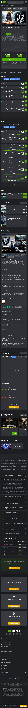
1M (7, 356)
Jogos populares (4, 646)
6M (14, 356)
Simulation (10, 275)
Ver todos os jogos (5, 649)
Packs (19, 72)
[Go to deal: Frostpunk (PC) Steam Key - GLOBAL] (14, 155)
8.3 (9, 307)
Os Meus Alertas (14, 606)
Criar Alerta (14, 407)
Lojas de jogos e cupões (6, 651)
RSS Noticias (4, 665)
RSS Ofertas (4, 668)
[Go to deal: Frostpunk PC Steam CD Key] (14, 178)
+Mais (14, 114)
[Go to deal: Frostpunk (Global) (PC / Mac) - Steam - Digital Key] (14, 147)
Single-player (16, 277)
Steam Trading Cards (7, 277)
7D (3, 356)
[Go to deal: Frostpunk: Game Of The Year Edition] (14, 92)
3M (11, 356)
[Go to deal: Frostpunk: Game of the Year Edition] (14, 109)
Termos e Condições (5, 664)
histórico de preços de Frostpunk (17, 491)
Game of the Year (15, 34)
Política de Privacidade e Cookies (11, 706)
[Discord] (17, 634)
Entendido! (23, 706)
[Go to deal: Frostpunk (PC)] (14, 133)
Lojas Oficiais (4, 72)
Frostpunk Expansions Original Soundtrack (13, 219)
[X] (20, 634)
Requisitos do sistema (7, 311)
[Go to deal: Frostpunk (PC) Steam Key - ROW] (14, 163)
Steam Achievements (7, 281)
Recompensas (4, 661)
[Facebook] (6, 634)
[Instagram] (10, 634)
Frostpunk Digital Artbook (12, 206)
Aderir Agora (14, 589)
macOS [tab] (11, 314)
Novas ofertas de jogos (6, 642)
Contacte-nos (4, 659)
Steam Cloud (16, 281)
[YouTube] (13, 634)
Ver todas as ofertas (5, 644)
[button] (2, 2)
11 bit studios (16, 46)
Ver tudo (23, 203)
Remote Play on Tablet (19, 279)
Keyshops (12, 72)
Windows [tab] (5, 314)
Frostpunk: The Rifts (11, 209)
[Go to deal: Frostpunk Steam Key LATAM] (14, 139)
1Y (18, 356)
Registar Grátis (14, 623)
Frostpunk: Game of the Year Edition (11, 194)
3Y (26, 356)
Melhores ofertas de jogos (7, 640)
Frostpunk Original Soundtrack (13, 222)
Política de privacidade (6, 662)
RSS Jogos (3, 667)
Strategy (12, 48)
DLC (25, 72)
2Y (22, 356)
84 (7, 307)
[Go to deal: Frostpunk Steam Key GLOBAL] (14, 171)
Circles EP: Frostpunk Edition (13, 225)
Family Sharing (17, 275)
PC (3, 491)
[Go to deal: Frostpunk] (14, 83)
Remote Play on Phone (7, 279)
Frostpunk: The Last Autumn (13, 212)
